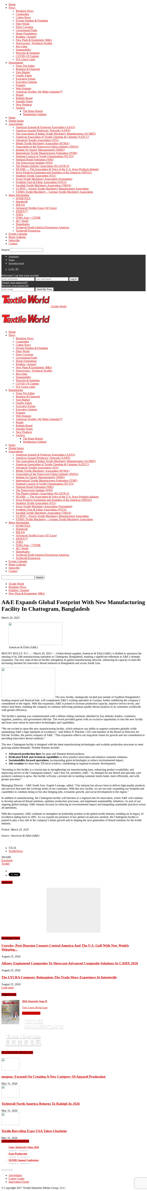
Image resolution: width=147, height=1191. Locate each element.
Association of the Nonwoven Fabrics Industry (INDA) (47, 146)
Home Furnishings (26, 33)
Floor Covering (24, 27)
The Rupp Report (33, 111)
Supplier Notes (24, 101)
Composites (22, 14)
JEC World (22, 220)
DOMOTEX (23, 198)
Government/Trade (26, 30)
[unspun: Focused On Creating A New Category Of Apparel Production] (10, 1069)
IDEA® (20, 204)
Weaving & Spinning (28, 52)
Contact (13, 243)
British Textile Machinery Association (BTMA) (42, 143)
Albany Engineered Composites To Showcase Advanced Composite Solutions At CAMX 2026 (69, 963)
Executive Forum (25, 78)
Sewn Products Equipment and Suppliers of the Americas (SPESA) (54, 172)
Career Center (16, 1178)
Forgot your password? (14, 282)
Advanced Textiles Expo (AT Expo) (36, 208)
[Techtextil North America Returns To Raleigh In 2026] (10, 1096)
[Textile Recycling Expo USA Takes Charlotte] (10, 1123)
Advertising (14, 256)
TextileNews (16, 851)
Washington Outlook (34, 114)
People (19, 94)
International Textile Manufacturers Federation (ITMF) (46, 153)
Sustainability (23, 49)
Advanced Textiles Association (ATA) (37, 140)
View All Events (7, 1170)
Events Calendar (18, 233)
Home (12, 4)
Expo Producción (18, 1153)
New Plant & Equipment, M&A (34, 39)
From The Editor (25, 65)
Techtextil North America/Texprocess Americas (42, 227)
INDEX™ (22, 211)
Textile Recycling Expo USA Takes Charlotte (34, 1131)
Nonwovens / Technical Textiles (34, 43)
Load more (7, 987)
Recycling (21, 46)
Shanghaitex (23, 224)
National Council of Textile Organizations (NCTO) (45, 156)
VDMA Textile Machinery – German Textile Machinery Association (54, 191)
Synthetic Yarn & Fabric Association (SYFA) (41, 182)
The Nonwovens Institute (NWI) (34, 162)
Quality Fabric (24, 75)
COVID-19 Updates (27, 56)
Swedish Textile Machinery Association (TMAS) (43, 185)
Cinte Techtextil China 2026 (24, 1147)
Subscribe (14, 240)
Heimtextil (22, 201)
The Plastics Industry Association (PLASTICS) (42, 166)
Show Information (19, 195)
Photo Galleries (17, 237)
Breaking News (25, 10)
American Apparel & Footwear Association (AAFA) (45, 127)
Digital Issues (16, 120)
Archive (20, 107)
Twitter (12, 260)
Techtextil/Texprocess (28, 230)
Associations (16, 123)
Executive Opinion (26, 81)
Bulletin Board (24, 98)
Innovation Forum (19, 1181)
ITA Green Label (25, 59)
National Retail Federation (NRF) (35, 159)
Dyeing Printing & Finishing (32, 20)
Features (20, 85)
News (12, 7)
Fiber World (22, 23)
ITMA (19, 214)
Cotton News (23, 17)
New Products (24, 104)
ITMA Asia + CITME (28, 217)
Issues (12, 117)
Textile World (16, 583)
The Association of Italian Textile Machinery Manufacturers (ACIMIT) (56, 133)
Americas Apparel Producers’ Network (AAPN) (43, 130)
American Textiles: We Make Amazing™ (39, 91)
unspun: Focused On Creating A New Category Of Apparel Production (53, 1076)
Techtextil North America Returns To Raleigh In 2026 (40, 1104)
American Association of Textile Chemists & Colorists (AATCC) (52, 136)
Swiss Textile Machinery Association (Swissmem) (44, 178)
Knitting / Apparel (26, 36)
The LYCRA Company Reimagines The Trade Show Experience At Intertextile (59, 977)
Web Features (23, 88)
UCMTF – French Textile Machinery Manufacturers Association (52, 188)
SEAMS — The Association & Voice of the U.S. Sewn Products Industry (57, 169)
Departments (16, 62)
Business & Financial (28, 69)
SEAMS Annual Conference (24, 1160)
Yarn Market (23, 72)
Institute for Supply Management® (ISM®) (40, 149)
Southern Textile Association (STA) (36, 175)
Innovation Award (16, 263)
